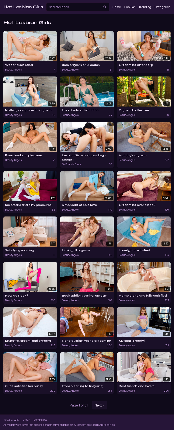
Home (116, 7)
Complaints (40, 420)
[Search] (104, 7)
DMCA (26, 420)
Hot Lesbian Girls (23, 7)
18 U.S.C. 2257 (11, 420)
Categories (162, 7)
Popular (129, 7)
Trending (144, 7)
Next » (99, 405)
